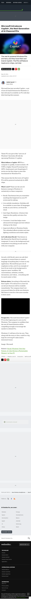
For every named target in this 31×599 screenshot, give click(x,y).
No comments (7, 69)
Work (17, 527)
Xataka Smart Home (7, 559)
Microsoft (28, 356)
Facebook (11, 498)
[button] (11, 82)
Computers (20, 356)
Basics (17, 518)
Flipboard (16, 69)
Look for (28, 538)
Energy (18, 512)
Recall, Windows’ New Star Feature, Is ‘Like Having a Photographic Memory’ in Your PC (14, 351)
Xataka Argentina (6, 574)
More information (21, 597)
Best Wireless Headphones (19, 492)
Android (18, 521)
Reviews (8, 2)
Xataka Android (5, 557)
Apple (3, 521)
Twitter (13, 69)
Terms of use (5, 588)
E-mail (19, 69)
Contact (4, 590)
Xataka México (5, 569)
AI (2, 524)
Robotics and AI (12, 356)
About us (4, 583)
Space (3, 515)
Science (26, 2)
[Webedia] (6, 545)
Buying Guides (17, 2)
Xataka (3, 552)
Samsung (18, 524)
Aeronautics (5, 518)
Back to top (23, 544)
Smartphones (19, 515)
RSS (14, 498)
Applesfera (4, 561)
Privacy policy (5, 585)
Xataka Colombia (6, 571)
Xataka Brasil (5, 576)
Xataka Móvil (5, 555)
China (3, 527)
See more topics (6, 532)
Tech (2, 2)
